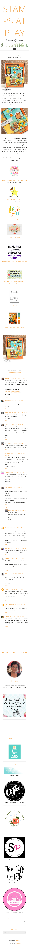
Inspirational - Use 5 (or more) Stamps (14, 261)
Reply (6, 397)
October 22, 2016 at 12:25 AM (16, 527)
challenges (15, 373)
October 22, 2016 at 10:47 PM (18, 548)
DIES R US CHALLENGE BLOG (13, 391)
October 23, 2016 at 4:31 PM (17, 589)
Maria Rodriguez (9, 453)
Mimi (6, 443)
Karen (6, 424)
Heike (6, 573)
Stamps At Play (14, 21)
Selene (7, 558)
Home (14, 652)
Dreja (6, 400)
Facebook (9, 368)
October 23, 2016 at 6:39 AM (16, 573)
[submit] (24, 922)
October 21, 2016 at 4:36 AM (15, 487)
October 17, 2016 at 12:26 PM (19, 412)
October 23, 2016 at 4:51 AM (16, 558)
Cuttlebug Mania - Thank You (14, 220)
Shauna (7, 589)
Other (23, 368)
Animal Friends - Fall (14, 199)
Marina (7, 527)
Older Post (24, 652)
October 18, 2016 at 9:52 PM (16, 472)
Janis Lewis (8, 412)
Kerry (6, 616)
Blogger (18, 940)
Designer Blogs (18, 943)
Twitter (14, 368)
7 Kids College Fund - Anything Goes (14, 180)
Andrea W (8, 548)
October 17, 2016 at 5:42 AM (15, 400)
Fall (20, 373)
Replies (8, 507)
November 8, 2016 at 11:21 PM (16, 616)
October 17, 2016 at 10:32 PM (15, 443)
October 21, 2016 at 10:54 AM (18, 510)
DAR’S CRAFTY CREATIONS (12, 393)
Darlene (7, 378)
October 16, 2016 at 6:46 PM (17, 378)
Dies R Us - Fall (15, 237)
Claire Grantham (9, 604)
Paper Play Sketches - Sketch (15, 306)
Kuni (6, 487)
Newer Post (4, 652)
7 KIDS (7, 472)
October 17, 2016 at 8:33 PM (16, 424)
